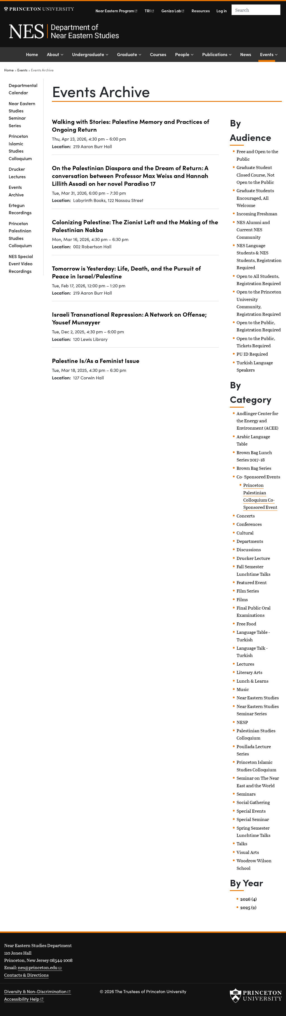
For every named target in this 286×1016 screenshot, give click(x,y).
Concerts (246, 515)
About (53, 54)
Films (242, 599)
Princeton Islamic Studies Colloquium (20, 147)
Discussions (249, 549)
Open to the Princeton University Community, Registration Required (259, 302)
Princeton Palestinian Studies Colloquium (20, 234)
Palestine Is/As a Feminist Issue (95, 360)
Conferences (249, 524)
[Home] (63, 34)
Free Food (246, 623)
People (182, 54)
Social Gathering (253, 802)
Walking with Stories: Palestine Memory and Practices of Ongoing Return (130, 125)
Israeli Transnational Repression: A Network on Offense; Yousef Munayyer (129, 318)
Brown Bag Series (254, 468)
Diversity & (35, 991)
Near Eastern (115, 10)
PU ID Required (252, 354)
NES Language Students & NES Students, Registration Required (259, 256)
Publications (214, 54)
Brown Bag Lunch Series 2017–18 (254, 456)
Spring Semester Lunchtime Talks (253, 831)
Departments (250, 541)
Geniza (171, 10)
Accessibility (21, 999)
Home (32, 54)
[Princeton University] (39, 9)
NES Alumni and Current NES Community (253, 229)
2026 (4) (248, 899)
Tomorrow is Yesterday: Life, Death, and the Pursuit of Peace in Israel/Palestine (126, 272)
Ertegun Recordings (20, 208)
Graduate (127, 54)
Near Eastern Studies (258, 697)
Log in (221, 10)
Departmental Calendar (23, 88)
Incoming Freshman (257, 213)
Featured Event (252, 582)
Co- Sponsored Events (258, 476)
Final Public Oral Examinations (254, 611)
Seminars (246, 794)
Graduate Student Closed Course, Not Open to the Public (256, 174)
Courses (158, 54)
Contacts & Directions (26, 975)
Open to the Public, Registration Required (259, 326)
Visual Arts (248, 852)
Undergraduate (88, 54)
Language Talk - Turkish (252, 651)
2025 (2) (248, 907)
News (245, 54)
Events (267, 54)
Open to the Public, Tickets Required (256, 342)
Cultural (245, 532)
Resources (201, 10)
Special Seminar (253, 819)
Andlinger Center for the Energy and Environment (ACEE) (257, 420)
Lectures (245, 664)
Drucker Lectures (17, 172)
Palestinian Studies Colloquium (256, 734)
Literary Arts (249, 672)
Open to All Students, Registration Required (259, 279)
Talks (242, 843)
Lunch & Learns (252, 681)
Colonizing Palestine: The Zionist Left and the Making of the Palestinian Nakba (135, 226)
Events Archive (16, 190)
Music (243, 689)
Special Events (251, 811)
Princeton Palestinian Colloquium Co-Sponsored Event (260, 496)
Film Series (248, 591)
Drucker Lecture (253, 558)
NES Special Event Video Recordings (21, 263)
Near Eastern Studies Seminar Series (22, 114)
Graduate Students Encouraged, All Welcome (255, 197)
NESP (242, 722)
